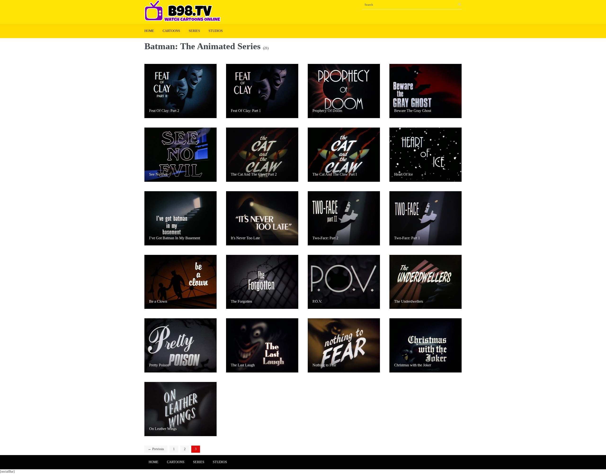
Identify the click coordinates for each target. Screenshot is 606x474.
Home (149, 31)
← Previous (156, 449)
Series (194, 31)
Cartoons (171, 31)
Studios (216, 31)
